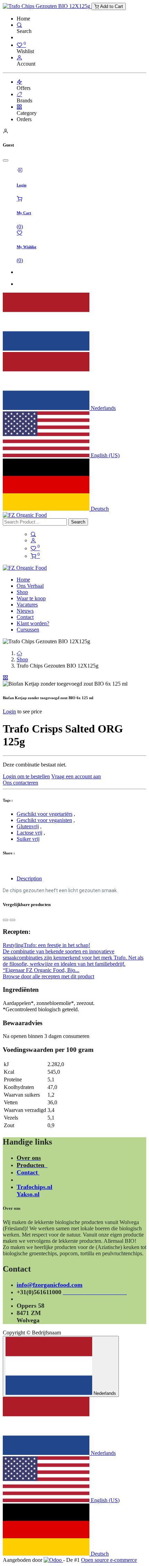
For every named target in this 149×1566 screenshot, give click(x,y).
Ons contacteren (20, 783)
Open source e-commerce (109, 1560)
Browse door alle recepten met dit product (48, 976)
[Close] (5, 160)
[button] (5, 920)
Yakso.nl (28, 1194)
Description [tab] (29, 878)
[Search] (19, 25)
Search (78, 522)
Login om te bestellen (26, 776)
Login (9, 711)
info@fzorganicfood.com (49, 1284)
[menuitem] (23, 580)
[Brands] (19, 94)
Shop (22, 659)
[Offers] (19, 82)
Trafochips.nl (34, 1186)
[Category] (19, 107)
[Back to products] (5, 677)
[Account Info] (19, 57)
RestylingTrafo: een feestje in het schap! (46, 945)
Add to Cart (111, 6)
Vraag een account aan (76, 776)
